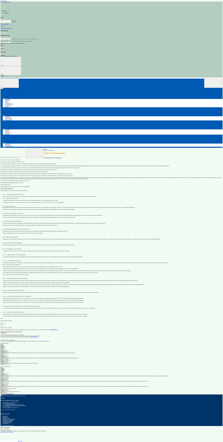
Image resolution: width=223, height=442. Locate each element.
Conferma (6, 76)
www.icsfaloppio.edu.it (4, 366)
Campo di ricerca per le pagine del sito (7, 157)
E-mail (12, 38)
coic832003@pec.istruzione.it (15, 405)
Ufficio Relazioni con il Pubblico (9, 419)
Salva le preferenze (9, 393)
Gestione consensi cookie (7, 422)
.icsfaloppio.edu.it (3, 343)
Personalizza (3, 331)
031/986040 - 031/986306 (9, 403)
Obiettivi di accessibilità (7, 421)
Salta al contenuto (3, 0)
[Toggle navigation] (9, 83)
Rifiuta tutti (9, 331)
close (2, 88)
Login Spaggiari (30, 41)
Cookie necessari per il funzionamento (7, 340)
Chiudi (2, 47)
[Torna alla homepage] (111, 78)
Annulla (2, 76)
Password (13, 22)
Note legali (5, 417)
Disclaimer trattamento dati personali (7, 432)
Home (45, 149)
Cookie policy (5, 416)
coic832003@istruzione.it (14, 404)
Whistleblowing (6, 423)
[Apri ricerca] (213, 83)
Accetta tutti (18, 331)
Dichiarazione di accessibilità (8, 420)
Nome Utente (13, 20)
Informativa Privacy (6, 418)
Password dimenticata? (4, 24)
